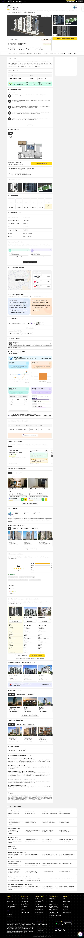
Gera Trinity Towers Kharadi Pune (30, 822)
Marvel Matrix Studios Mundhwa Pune (65, 840)
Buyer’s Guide (65, 906)
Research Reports (66, 903)
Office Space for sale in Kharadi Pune (65, 863)
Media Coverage (10, 901)
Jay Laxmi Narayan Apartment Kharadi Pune (49, 813)
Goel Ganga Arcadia (28, 617)
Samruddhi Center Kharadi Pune (47, 812)
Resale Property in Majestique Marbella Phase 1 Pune (67, 854)
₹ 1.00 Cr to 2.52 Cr (43, 545)
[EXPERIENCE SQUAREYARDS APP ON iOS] (68, 924)
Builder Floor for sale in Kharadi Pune (14, 865)
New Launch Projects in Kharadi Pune (30, 715)
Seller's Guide (65, 907)
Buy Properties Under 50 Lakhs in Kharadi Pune (16, 878)
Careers (8, 900)
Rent (17, 1)
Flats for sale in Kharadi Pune (13, 863)
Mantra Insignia (40, 406)
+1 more (30, 642)
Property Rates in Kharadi (13, 463)
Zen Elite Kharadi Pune (29, 831)
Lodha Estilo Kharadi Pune (63, 830)
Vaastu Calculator (52, 903)
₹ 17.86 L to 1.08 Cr (28, 679)
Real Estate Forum (66, 901)
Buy (14, 1)
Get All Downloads (30, 262)
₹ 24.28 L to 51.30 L (43, 679)
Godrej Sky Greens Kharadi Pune (13, 831)
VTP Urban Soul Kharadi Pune (64, 822)
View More (30, 124)
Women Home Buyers (67, 912)
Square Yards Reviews (11, 906)
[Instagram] (64, 930)
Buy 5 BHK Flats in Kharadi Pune (13, 872)
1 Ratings (15, 9)
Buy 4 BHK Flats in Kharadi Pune (64, 871)
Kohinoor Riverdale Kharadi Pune (47, 830)
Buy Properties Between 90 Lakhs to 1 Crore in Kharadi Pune (33, 880)
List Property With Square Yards (40, 900)
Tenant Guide (65, 909)
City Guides (65, 904)
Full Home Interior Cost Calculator (55, 915)
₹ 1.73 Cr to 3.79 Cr (28, 741)
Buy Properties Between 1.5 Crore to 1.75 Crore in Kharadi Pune (50, 886)
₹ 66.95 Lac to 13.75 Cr (14, 711)
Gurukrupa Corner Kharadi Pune (64, 813)
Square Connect (38, 901)
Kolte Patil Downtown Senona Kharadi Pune (15, 821)
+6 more (45, 642)
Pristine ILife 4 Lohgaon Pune (47, 839)
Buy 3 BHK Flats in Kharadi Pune (47, 871)
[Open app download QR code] (83, 9)
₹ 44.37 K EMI (20, 164)
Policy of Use (9, 914)
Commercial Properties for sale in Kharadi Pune (50, 863)
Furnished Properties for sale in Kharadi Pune (32, 863)
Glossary (64, 900)
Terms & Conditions (10, 912)
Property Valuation (52, 900)
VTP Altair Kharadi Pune (12, 830)
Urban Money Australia (25, 904)
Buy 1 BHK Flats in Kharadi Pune (13, 871)
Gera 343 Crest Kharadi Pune (47, 831)
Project (20, 1)
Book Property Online (25, 912)
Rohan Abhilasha (41, 617)
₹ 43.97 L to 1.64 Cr (13, 679)
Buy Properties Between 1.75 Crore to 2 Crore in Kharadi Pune (67, 886)
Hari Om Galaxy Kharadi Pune (30, 813)
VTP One (39, 398)
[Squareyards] (3, 1)
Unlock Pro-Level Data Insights (30, 435)
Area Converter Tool (52, 917)
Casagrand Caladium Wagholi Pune (48, 840)
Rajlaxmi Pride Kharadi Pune (64, 812)
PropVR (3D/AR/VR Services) (40, 906)
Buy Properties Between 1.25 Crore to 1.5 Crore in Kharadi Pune (33, 886)
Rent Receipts (51, 910)
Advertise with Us (38, 907)
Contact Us (9, 907)
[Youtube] (61, 930)
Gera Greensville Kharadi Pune (30, 821)
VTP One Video (22, 750)
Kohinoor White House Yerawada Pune (31, 839)
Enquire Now (16, 621)
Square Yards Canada (25, 898)
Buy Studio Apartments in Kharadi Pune (31, 872)
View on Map (20, 280)
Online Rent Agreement (53, 909)
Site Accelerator (38, 904)
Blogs (24, 1)
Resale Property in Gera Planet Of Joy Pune (49, 854)
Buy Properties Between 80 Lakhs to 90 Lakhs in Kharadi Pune (16, 880)
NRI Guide (65, 910)
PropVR (22, 909)
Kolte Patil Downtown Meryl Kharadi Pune (49, 822)
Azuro (22, 907)
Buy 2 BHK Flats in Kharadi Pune (30, 871)
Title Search (51, 901)
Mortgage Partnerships (39, 912)
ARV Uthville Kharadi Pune (12, 848)
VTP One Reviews (12, 750)
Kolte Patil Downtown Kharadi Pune (14, 822)
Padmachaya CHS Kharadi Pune (13, 813)
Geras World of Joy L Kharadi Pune (65, 831)
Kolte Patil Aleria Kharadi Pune (64, 821)
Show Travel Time (30, 328)
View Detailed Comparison (36, 655)
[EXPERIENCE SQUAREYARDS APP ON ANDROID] (59, 924)
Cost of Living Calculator (53, 904)
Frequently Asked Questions (12, 904)
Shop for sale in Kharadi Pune (47, 865)
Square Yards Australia (25, 901)
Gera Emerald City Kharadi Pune (47, 821)
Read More (10, 446)
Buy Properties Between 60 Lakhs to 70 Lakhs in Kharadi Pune (50, 878)
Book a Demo (48, 415)
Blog (64, 898)
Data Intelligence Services (39, 910)
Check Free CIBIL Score (53, 912)
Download (19, 256)
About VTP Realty (12, 508)
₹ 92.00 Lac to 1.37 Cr (13, 545)
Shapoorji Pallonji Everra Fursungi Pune (15, 839)
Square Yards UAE (24, 900)
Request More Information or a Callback (65, 38)
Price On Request (27, 711)
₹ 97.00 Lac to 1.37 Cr (13, 741)
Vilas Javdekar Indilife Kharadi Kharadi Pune (32, 830)
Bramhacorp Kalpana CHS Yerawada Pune (66, 839)
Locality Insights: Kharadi (15, 441)
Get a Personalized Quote (42, 163)
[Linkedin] (59, 930)
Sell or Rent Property (70, 1)
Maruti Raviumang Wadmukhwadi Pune (14, 840)
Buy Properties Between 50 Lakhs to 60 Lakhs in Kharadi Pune (33, 878)
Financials (9, 903)
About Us (8, 898)
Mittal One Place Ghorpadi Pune (30, 840)
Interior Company (24, 906)
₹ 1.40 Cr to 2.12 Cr (28, 545)
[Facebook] (56, 930)
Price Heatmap (51, 898)
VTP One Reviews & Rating (15, 554)
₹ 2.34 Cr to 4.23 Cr (43, 741)
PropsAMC (23, 910)
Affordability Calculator (53, 906)
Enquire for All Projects (22, 655)
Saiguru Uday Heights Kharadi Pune (14, 812)
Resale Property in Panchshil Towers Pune (15, 854)
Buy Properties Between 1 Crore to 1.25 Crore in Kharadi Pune (16, 886)
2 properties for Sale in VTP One (30, 503)
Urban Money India (24, 903)
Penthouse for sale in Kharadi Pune (31, 865)
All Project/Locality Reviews (54, 907)
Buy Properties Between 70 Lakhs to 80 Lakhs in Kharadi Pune (67, 878)
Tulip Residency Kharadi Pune (30, 812)
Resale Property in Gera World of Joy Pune (32, 854)
